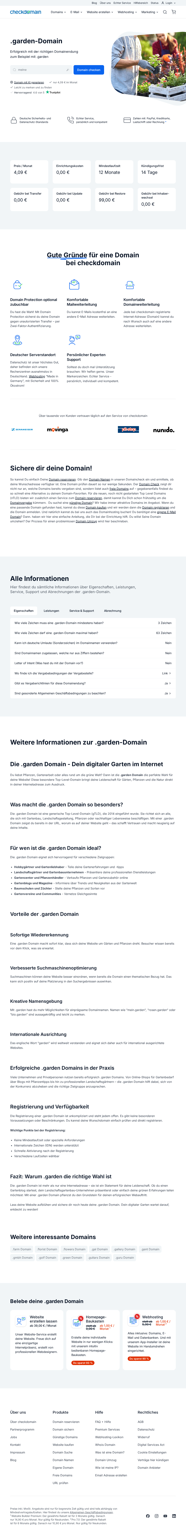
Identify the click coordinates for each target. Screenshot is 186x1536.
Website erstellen (98, 12)
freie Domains (119, 488)
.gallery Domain (124, 1249)
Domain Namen (99, 479)
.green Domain (72, 1257)
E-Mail (74, 12)
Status (154, 2)
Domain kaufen (96, 507)
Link (165, 673)
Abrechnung (112, 611)
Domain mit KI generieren (29, 82)
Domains (57, 12)
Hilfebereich (141, 2)
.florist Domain (47, 1249)
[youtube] (165, 1516)
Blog (94, 2)
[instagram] (156, 1516)
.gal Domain (99, 1249)
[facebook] (148, 1516)
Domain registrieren (155, 507)
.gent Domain (150, 1249)
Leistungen (51, 611)
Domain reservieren (62, 479)
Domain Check (149, 484)
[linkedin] (174, 1516)
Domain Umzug (86, 521)
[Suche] (165, 12)
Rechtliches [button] (148, 1412)
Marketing (148, 12)
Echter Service (122, 2)
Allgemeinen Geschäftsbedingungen (91, 1512)
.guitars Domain (99, 1257)
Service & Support (81, 611)
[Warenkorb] (172, 12)
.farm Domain (21, 1249)
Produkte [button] (60, 1412)
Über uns (105, 2)
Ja (166, 683)
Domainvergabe (21, 502)
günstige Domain (80, 502)
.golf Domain (47, 1257)
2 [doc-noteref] (166, 1323)
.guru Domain (124, 1257)
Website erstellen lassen (43, 1319)
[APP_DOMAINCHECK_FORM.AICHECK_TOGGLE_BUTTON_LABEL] (68, 70)
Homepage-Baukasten (96, 1319)
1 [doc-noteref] (109, 1327)
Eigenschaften (24, 611)
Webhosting (126, 12)
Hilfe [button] (99, 1412)
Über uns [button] (18, 1412)
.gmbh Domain (22, 1257)
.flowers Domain (74, 1249)
